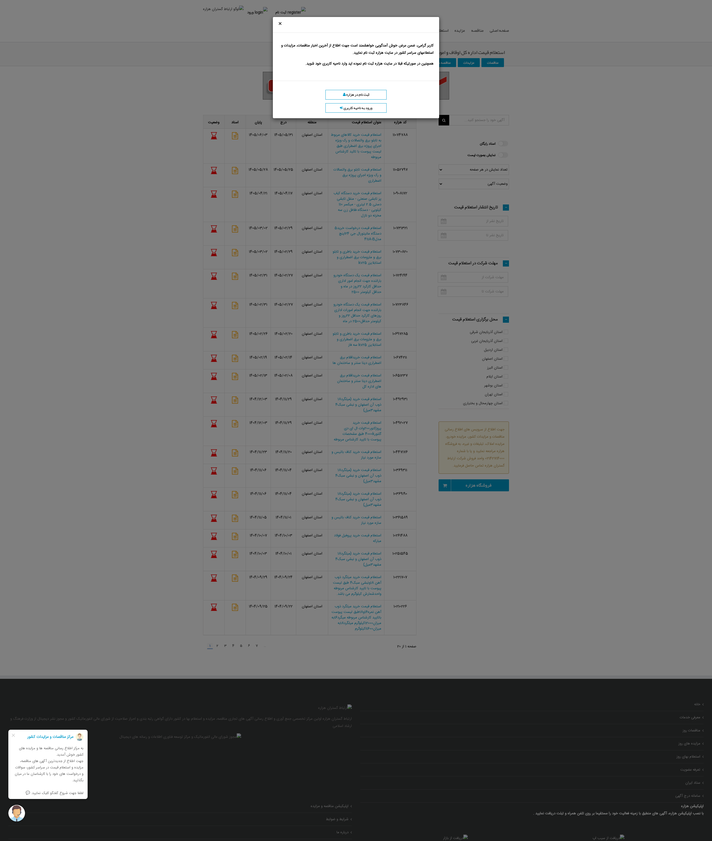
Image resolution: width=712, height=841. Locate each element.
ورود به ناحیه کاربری (357, 108)
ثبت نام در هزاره (357, 94)
